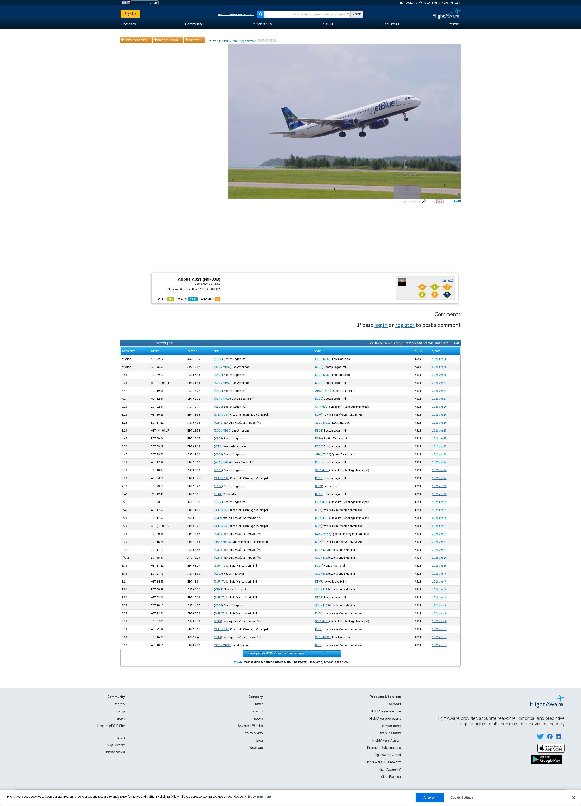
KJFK (318, 414)
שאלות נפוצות (115, 752)
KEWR (319, 581)
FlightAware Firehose (386, 711)
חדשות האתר (254, 733)
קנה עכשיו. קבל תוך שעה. (381, 343)
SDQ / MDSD (323, 359)
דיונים (121, 718)
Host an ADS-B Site (111, 726)
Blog (259, 740)
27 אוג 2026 (439, 382)
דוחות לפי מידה (390, 733)
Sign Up (130, 14)
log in (381, 324)
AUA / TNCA (322, 390)
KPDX (318, 486)
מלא (403, 201)
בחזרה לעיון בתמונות (134, 40)
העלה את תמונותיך (166, 40)
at (165, 299)
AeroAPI (395, 704)
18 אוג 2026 (439, 597)
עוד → (323, 653)
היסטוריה (256, 718)
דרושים (258, 711)
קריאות (120, 711)
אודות (259, 704)
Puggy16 (448, 280)
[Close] (574, 798)
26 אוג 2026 (439, 406)
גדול (410, 201)
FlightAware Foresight (385, 718)
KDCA (318, 565)
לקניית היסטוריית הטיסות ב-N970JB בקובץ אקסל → (275, 653)
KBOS (218, 359)
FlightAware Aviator (386, 740)
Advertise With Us (250, 726)
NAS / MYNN (322, 534)
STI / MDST (322, 406)
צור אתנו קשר (116, 745)
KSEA (318, 438)
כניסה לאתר (422, 2)
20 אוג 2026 (439, 557)
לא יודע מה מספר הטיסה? (236, 14)
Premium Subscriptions (384, 747)
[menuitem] (454, 24)
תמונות (120, 704)
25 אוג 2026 (439, 430)
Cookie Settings (462, 797)
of (187, 299)
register (405, 324)
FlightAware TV (390, 769)
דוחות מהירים (391, 726)
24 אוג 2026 (439, 454)
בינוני (418, 201)
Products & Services (385, 697)
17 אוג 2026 (439, 629)
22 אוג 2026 (439, 502)
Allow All (429, 797)
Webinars (256, 747)
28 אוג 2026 (439, 359)
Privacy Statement (258, 796)
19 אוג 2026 (439, 573)
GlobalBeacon (391, 777)
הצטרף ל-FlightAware (446, 2)
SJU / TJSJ (322, 549)
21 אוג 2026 (439, 526)
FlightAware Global (387, 755)
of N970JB (210, 299)
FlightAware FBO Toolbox (383, 762)
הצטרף (237, 662)
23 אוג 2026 (439, 486)
